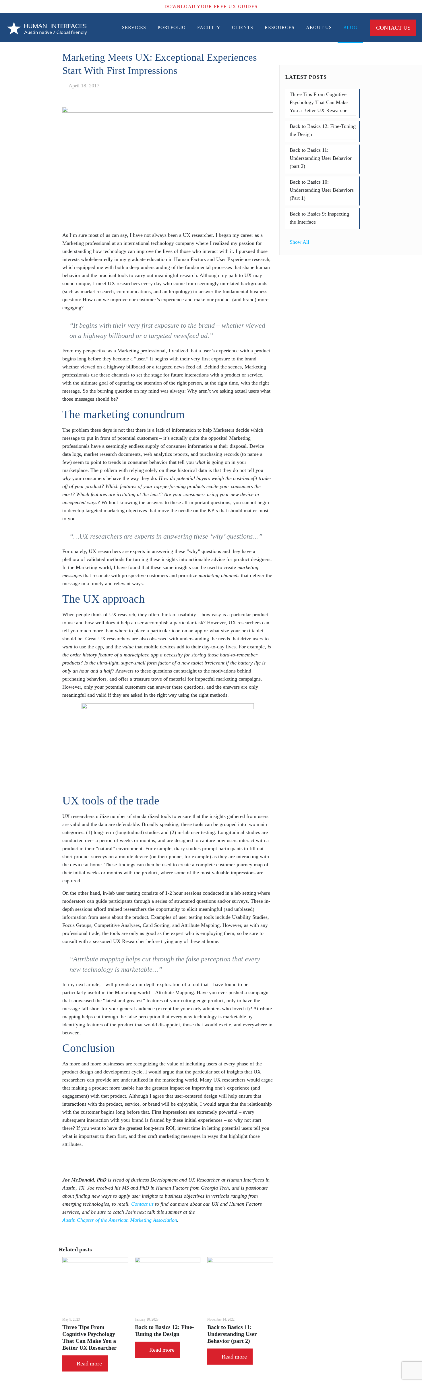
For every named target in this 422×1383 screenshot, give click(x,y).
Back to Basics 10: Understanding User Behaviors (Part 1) (322, 190)
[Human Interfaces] (47, 27)
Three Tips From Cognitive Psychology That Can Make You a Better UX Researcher (319, 102)
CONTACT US (393, 27)
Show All (299, 242)
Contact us (142, 1204)
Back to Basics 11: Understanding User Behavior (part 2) (232, 1334)
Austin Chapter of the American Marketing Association (119, 1220)
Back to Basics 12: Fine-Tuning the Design (323, 130)
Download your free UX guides (211, 6)
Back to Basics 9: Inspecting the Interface (319, 218)
